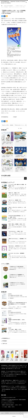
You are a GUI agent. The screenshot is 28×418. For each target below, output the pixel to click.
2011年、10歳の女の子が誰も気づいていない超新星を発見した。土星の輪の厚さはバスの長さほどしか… (17, 211)
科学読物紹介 (8, 13)
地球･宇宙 (4, 13)
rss (20, 413)
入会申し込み (4, 343)
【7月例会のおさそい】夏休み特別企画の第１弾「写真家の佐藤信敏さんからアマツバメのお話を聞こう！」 (17, 304)
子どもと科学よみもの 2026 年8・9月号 (15, 295)
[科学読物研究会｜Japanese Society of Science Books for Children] (14, 2)
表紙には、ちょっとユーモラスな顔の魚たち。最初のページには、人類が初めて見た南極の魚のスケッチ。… (17, 189)
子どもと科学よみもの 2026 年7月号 (14, 312)
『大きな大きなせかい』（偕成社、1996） (15, 231)
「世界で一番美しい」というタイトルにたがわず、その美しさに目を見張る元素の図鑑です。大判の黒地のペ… (17, 227)
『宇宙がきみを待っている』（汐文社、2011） (20, 126)
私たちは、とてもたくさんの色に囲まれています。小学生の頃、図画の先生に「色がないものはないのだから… (17, 203)
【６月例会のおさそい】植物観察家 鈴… (16, 274)
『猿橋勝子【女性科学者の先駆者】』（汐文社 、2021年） (7, 143)
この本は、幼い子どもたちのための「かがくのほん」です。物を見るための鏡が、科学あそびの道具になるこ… (17, 257)
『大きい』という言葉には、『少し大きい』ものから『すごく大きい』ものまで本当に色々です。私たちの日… (17, 234)
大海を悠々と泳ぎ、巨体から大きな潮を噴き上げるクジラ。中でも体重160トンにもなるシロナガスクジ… (17, 332)
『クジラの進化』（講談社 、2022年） (15, 329)
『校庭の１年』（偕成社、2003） (14, 192)
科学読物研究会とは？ (6, 338)
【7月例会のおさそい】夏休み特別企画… (16, 266)
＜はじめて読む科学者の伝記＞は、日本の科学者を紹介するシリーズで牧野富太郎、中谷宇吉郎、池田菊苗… (13, 324)
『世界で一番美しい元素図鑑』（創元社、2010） (17, 224)
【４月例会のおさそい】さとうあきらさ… (16, 282)
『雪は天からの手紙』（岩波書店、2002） (7, 126)
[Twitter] (23, 413)
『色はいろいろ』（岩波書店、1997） (15, 200)
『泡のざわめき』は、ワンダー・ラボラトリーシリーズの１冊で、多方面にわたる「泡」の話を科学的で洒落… (17, 249)
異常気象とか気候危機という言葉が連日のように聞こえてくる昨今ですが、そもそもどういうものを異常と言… (17, 220)
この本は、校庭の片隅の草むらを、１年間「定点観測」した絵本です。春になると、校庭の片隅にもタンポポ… (17, 196)
